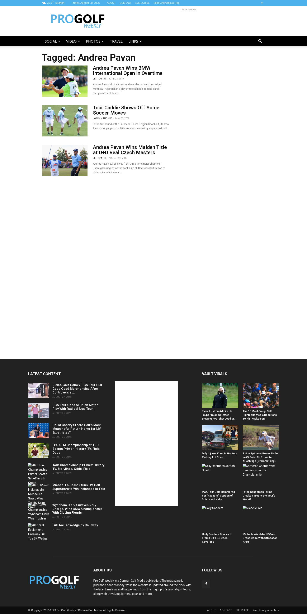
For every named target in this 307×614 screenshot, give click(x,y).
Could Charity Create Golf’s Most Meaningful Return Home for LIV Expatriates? (76, 428)
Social (51, 41)
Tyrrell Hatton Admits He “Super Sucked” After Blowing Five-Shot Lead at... (219, 415)
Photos (93, 41)
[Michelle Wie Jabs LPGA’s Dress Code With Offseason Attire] (261, 518)
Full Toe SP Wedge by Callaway (75, 525)
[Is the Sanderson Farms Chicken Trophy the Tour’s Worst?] (261, 476)
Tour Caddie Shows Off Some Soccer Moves (126, 110)
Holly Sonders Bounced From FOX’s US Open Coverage (216, 538)
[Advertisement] (189, 21)
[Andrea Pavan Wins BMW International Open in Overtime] (65, 81)
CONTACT (125, 2)
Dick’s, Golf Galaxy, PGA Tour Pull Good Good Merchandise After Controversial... (77, 388)
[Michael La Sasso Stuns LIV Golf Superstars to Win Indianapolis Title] (38, 496)
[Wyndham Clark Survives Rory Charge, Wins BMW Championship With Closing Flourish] (38, 512)
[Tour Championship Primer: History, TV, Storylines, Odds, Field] (38, 474)
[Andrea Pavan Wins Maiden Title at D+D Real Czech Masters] (65, 160)
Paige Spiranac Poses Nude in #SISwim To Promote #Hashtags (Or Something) (260, 457)
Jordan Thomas (102, 118)
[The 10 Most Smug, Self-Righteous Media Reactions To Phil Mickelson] (261, 395)
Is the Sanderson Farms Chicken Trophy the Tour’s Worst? (259, 495)
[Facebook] (262, 3)
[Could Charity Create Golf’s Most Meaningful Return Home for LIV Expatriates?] (38, 430)
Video (71, 41)
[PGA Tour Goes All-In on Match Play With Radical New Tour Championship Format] (38, 410)
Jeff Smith (99, 78)
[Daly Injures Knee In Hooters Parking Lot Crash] (220, 437)
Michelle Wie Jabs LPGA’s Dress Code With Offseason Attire (260, 538)
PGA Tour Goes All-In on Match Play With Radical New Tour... (75, 407)
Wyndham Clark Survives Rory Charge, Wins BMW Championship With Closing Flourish (77, 508)
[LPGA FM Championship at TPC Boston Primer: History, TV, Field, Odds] (38, 450)
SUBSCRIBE (142, 2)
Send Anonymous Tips (167, 2)
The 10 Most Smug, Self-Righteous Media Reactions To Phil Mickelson (260, 415)
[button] (260, 42)
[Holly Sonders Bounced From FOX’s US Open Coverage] (220, 518)
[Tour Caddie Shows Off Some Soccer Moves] (65, 120)
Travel (116, 41)
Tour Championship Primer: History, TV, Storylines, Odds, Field (78, 467)
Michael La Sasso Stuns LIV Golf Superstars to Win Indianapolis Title (78, 487)
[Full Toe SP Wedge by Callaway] (38, 532)
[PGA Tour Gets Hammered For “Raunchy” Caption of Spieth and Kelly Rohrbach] (220, 476)
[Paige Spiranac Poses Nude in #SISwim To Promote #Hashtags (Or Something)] (261, 437)
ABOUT (111, 2)
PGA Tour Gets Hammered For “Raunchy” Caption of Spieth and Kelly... (218, 495)
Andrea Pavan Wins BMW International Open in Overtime (127, 70)
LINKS (133, 41)
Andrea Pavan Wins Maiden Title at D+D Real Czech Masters (130, 149)
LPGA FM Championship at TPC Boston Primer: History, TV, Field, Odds (76, 448)
